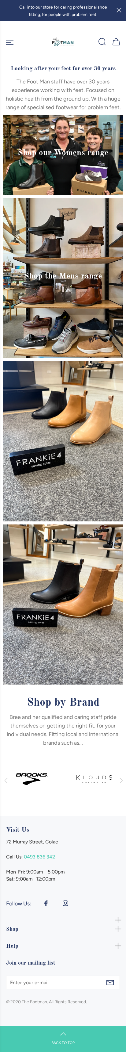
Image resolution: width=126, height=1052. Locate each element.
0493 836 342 (39, 857)
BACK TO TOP (63, 1043)
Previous (6, 780)
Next (120, 780)
